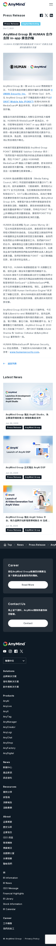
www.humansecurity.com (24, 352)
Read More (28, 584)
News (20, 544)
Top (9, 544)
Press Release (37, 544)
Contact (28, 623)
